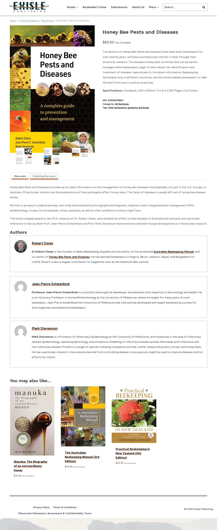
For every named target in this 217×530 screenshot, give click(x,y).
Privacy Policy (41, 507)
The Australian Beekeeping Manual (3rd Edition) (82, 457)
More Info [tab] (20, 176)
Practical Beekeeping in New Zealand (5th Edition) (133, 453)
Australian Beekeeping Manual (173, 251)
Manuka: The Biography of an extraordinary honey (30, 466)
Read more (72, 476)
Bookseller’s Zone (94, 7)
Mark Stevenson (45, 328)
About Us (138, 7)
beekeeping (120, 108)
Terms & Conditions (65, 507)
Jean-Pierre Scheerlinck (51, 284)
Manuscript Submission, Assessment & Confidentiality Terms (55, 513)
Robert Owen (42, 243)
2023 (111, 108)
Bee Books (124, 104)
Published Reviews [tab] (44, 176)
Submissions (119, 7)
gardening (132, 108)
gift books (144, 108)
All (116, 104)
